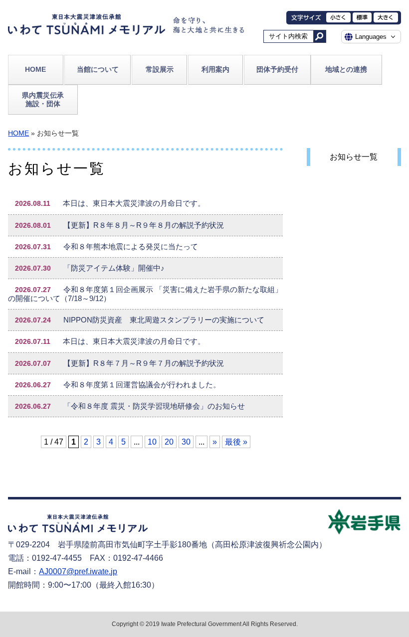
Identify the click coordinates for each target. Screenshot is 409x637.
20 (169, 442)
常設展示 (160, 69)
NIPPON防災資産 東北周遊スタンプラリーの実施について (139, 320)
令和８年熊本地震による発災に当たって (106, 247)
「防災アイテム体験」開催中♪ (90, 268)
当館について (98, 69)
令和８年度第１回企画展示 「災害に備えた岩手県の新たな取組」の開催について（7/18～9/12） (145, 294)
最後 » (236, 442)
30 (186, 442)
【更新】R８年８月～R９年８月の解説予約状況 (119, 225)
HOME (35, 69)
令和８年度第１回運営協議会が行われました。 (117, 385)
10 (152, 442)
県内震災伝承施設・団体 (43, 99)
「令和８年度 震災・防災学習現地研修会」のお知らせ (130, 406)
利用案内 (215, 69)
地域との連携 (346, 69)
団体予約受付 (277, 69)
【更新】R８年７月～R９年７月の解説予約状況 (119, 363)
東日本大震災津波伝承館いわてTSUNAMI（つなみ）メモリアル (86, 27)
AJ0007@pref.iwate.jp (78, 571)
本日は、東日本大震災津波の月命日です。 (110, 203)
